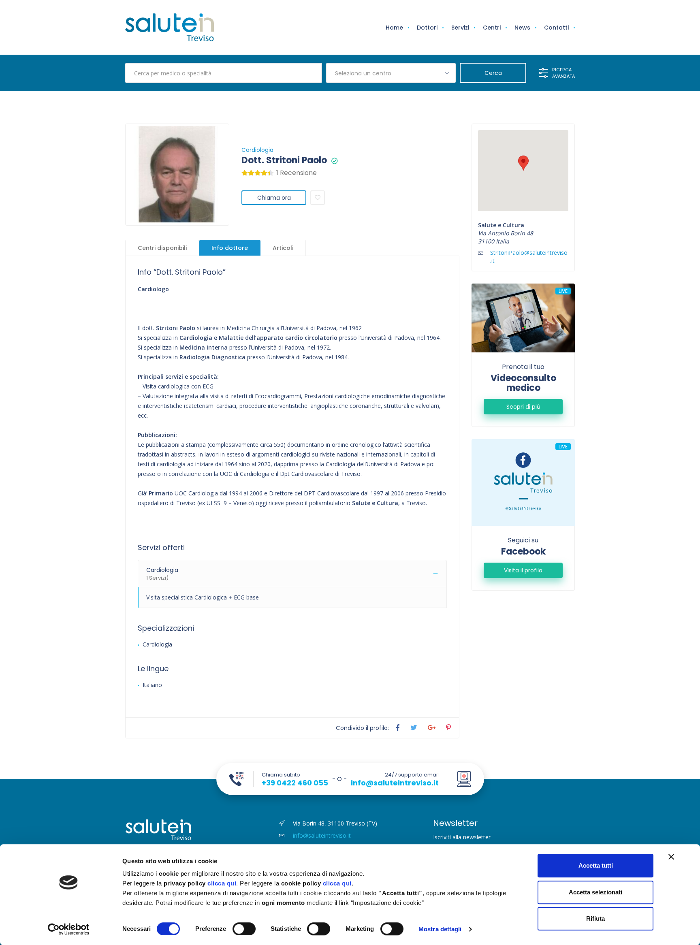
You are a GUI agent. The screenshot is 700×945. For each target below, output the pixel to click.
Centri (492, 27)
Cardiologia (257, 150)
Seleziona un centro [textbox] (363, 73)
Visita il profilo (523, 570)
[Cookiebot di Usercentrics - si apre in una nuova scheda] (68, 929)
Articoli (283, 248)
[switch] (244, 928)
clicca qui (221, 883)
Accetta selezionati (595, 892)
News (522, 27)
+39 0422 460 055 (295, 783)
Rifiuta (595, 918)
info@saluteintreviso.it (395, 783)
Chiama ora (274, 198)
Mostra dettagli (440, 929)
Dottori (427, 27)
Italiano (152, 685)
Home (394, 27)
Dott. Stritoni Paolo (284, 160)
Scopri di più (523, 407)
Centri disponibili (162, 248)
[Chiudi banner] (671, 857)
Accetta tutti (595, 865)
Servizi (460, 27)
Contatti (556, 27)
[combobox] (391, 73)
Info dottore (229, 248)
